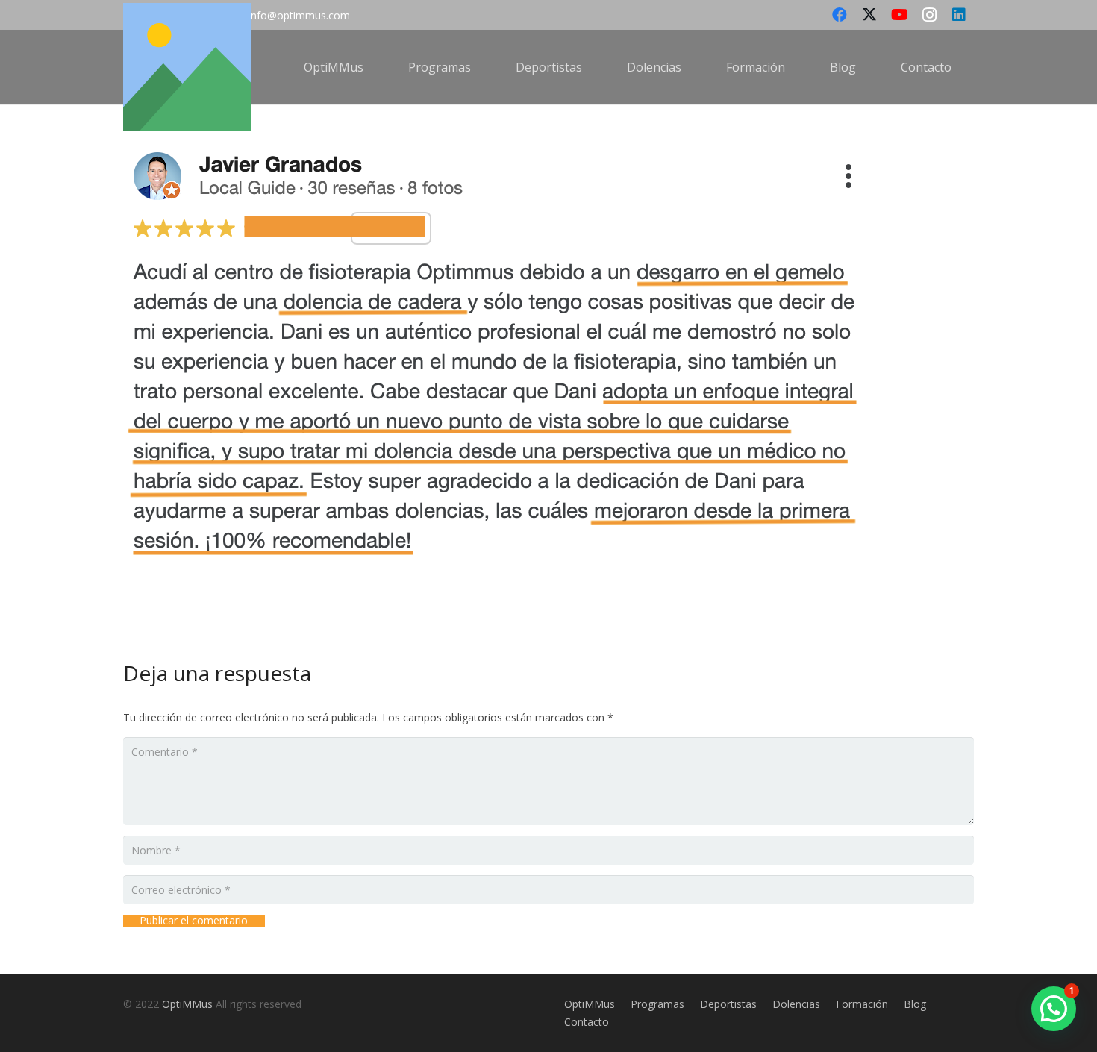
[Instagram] (929, 15)
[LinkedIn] (959, 15)
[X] (869, 15)
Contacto (586, 1022)
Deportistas (728, 1004)
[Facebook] (839, 15)
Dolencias (796, 1004)
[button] (374, 67)
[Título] (187, 67)
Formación (862, 1004)
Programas (657, 1004)
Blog (915, 1004)
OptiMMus (187, 1004)
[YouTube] (899, 15)
